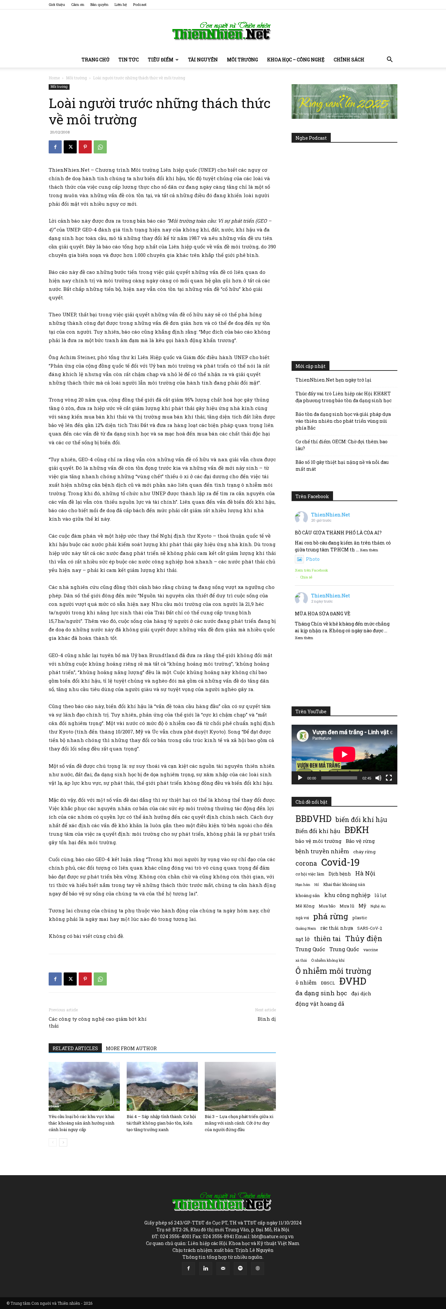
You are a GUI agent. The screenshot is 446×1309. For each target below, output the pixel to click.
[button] (389, 60)
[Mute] (378, 778)
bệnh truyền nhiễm (322, 851)
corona (306, 863)
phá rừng (330, 916)
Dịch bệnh (339, 874)
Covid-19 (340, 862)
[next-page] (63, 1142)
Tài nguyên (203, 59)
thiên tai (327, 938)
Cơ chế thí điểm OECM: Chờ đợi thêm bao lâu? (341, 444)
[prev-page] (53, 1142)
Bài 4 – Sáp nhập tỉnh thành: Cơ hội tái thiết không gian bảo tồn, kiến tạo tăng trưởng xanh (161, 1122)
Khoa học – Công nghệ (296, 59)
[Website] (257, 1268)
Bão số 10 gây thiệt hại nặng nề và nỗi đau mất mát (342, 465)
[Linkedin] (205, 1268)
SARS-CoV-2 (369, 928)
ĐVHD (352, 980)
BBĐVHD (313, 818)
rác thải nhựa (336, 928)
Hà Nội (365, 873)
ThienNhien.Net (330, 515)
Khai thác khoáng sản (344, 884)
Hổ (316, 884)
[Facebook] (55, 146)
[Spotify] (240, 1268)
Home (54, 77)
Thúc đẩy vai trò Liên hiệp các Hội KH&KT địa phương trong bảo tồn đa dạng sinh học (343, 396)
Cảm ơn (77, 4)
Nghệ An (378, 906)
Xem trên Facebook (311, 570)
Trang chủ (95, 59)
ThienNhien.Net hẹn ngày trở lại (333, 380)
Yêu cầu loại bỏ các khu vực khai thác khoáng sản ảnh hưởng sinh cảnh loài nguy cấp (81, 1122)
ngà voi (302, 917)
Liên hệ (121, 4)
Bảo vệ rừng (360, 841)
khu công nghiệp (347, 894)
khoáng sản (307, 895)
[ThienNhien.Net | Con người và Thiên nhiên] (223, 31)
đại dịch (361, 993)
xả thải (301, 960)
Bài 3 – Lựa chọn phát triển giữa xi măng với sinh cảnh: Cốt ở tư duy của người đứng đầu (239, 1122)
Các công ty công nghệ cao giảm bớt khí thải (98, 1022)
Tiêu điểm (160, 59)
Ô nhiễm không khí (327, 960)
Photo (313, 559)
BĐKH (356, 829)
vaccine (370, 949)
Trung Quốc (344, 949)
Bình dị (267, 1019)
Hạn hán (302, 884)
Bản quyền (99, 4)
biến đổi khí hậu (361, 819)
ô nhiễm (306, 982)
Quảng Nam (305, 928)
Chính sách (349, 59)
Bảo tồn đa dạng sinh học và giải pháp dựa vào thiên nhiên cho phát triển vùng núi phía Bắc (343, 421)
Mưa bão (327, 905)
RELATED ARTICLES (75, 1048)
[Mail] (223, 1268)
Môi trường (242, 59)
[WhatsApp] (100, 146)
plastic (359, 918)
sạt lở (302, 939)
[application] (344, 754)
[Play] (300, 778)
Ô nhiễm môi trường (333, 970)
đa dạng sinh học (321, 993)
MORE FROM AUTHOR (131, 1048)
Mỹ (362, 905)
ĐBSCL (328, 983)
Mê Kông (304, 906)
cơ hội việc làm (309, 873)
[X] (70, 146)
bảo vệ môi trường (318, 841)
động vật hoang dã (319, 1003)
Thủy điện (363, 938)
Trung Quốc (310, 949)
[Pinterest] (85, 146)
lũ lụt (380, 895)
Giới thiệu (57, 4)
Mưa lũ (347, 906)
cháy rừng (364, 852)
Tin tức (129, 59)
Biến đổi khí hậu (317, 831)
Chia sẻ (306, 577)
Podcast (140, 4)
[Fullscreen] (389, 778)
